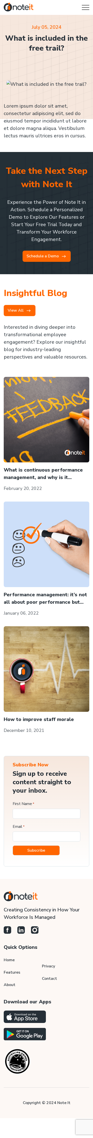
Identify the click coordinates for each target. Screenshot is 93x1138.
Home (9, 960)
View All (16, 310)
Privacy (48, 966)
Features (12, 972)
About (9, 985)
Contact (49, 978)
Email (19, 826)
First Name (23, 804)
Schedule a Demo (43, 256)
